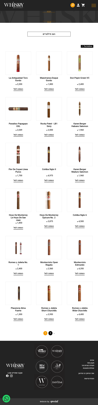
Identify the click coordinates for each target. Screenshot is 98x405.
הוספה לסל (80, 89)
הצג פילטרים (49, 34)
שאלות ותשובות (88, 368)
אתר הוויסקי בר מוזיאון (86, 373)
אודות (92, 360)
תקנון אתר (90, 363)
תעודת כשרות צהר (88, 365)
